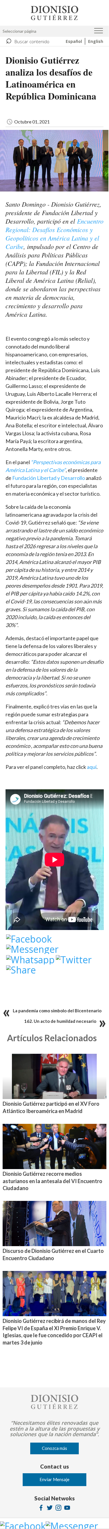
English (95, 41)
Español (74, 41)
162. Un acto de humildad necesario (60, 1021)
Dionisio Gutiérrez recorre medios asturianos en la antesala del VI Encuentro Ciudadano (52, 1181)
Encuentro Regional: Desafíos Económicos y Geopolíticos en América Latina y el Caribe (54, 234)
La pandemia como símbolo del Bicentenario (57, 1010)
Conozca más (54, 1448)
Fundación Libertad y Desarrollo (48, 478)
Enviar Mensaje (54, 1479)
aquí (92, 767)
